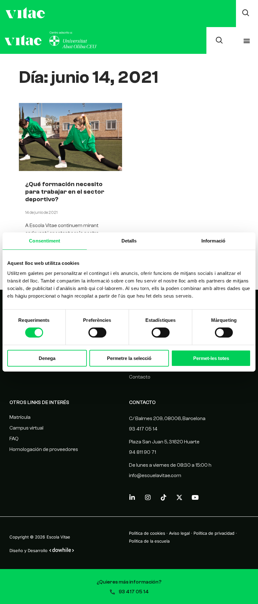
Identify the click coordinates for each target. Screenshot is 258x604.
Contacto (139, 377)
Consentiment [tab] (44, 240)
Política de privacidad (214, 533)
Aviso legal (179, 533)
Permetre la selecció (129, 358)
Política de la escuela (149, 541)
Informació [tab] (213, 240)
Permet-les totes (211, 358)
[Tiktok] (163, 497)
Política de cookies (147, 533)
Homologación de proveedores (43, 449)
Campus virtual (26, 428)
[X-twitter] (179, 497)
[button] (246, 40)
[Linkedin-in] (132, 497)
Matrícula (20, 417)
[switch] (97, 333)
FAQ (14, 439)
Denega (47, 358)
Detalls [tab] (129, 240)
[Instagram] (148, 497)
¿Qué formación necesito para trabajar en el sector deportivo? (64, 191)
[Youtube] (195, 497)
